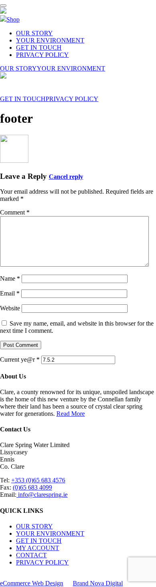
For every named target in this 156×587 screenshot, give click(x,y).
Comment (15, 212)
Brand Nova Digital (98, 583)
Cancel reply (66, 176)
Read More (70, 413)
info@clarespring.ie (42, 494)
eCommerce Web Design (31, 583)
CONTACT (31, 555)
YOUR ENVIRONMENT (50, 40)
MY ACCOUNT (37, 547)
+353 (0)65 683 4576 (38, 480)
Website (10, 308)
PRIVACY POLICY (42, 54)
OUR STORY (34, 33)
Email (10, 293)
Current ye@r (20, 359)
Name (10, 278)
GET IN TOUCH (39, 47)
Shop (13, 19)
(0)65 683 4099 (32, 487)
